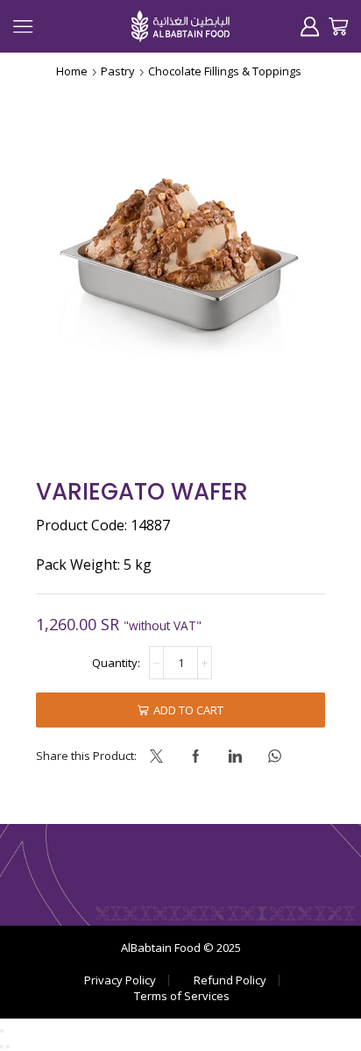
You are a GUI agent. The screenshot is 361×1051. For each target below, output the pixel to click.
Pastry (118, 71)
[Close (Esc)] (2, 1031)
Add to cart (188, 710)
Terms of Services (182, 996)
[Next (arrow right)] (8, 1046)
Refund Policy (230, 980)
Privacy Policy (120, 980)
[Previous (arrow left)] (2, 1046)
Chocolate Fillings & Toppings (224, 71)
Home (72, 71)
